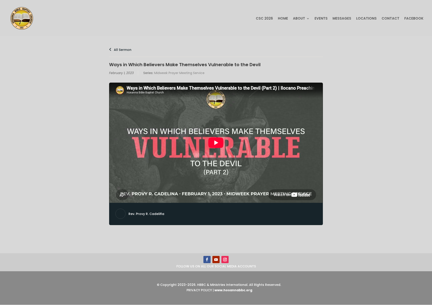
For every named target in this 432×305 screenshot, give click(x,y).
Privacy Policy (199, 290)
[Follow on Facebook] (207, 259)
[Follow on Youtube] (216, 259)
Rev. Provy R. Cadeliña (146, 214)
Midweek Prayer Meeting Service (179, 73)
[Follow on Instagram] (225, 259)
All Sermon (122, 49)
